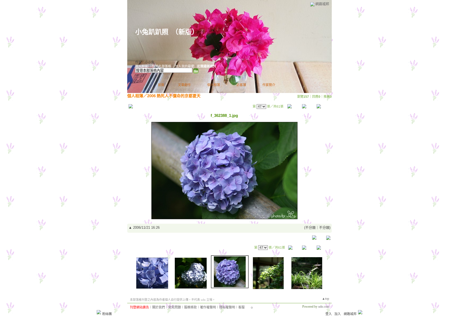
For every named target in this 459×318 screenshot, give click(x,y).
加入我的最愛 (184, 66)
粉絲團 (107, 314)
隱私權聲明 (227, 307)
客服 (241, 307)
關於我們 (158, 307)
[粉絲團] (99, 312)
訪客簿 (241, 85)
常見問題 (174, 307)
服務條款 (190, 307)
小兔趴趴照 (151, 32)
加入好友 (141, 66)
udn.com (323, 306)
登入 (328, 314)
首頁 (161, 85)
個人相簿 (213, 85)
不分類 (310, 228)
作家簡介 (268, 85)
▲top (325, 298)
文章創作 (184, 85)
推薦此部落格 (161, 66)
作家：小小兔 (144, 62)
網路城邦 (322, 4)
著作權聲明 (208, 307)
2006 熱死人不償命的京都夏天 (174, 96)
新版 (185, 32)
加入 (337, 314)
